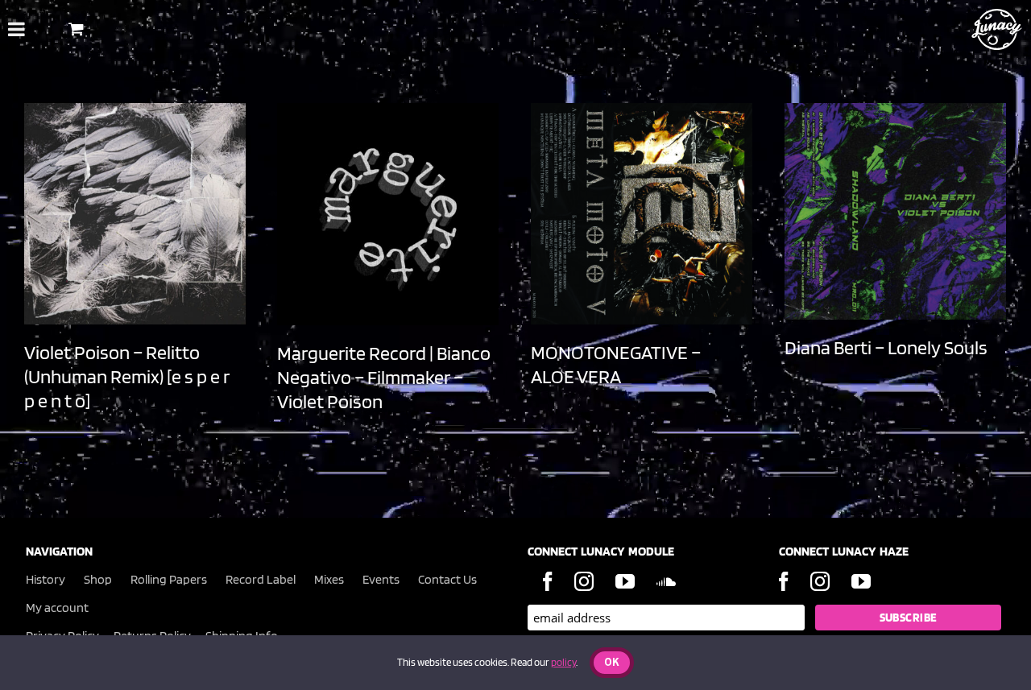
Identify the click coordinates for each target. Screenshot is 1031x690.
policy (563, 662)
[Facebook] (547, 581)
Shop (98, 579)
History (45, 579)
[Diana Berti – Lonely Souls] (895, 211)
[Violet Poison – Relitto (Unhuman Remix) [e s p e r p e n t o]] (135, 213)
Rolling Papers (168, 579)
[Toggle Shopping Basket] (76, 28)
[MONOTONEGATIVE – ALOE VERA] (641, 213)
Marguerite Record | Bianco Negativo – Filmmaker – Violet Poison (384, 377)
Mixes (329, 579)
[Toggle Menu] (16, 29)
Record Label (261, 579)
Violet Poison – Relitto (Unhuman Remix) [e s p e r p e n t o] (127, 376)
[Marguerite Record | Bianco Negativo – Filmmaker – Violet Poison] (388, 214)
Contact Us (447, 579)
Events (381, 579)
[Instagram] (584, 581)
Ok (611, 663)
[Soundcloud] (666, 581)
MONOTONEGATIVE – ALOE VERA (616, 364)
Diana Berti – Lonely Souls (886, 347)
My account (57, 607)
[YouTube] (625, 581)
